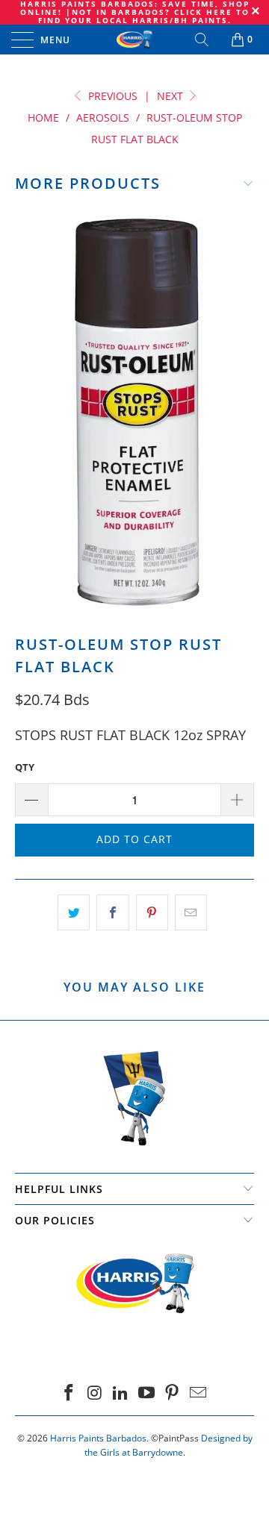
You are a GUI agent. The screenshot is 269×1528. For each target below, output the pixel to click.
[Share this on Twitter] (74, 913)
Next (171, 96)
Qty (24, 767)
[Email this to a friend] (191, 913)
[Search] (203, 39)
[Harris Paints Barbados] (134, 39)
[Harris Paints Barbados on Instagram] (95, 1393)
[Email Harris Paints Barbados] (199, 1393)
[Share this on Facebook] (112, 913)
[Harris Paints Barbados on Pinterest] (172, 1393)
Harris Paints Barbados (98, 1438)
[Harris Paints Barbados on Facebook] (69, 1393)
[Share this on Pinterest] (152, 913)
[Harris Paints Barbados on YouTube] (147, 1393)
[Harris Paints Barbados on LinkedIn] (121, 1393)
